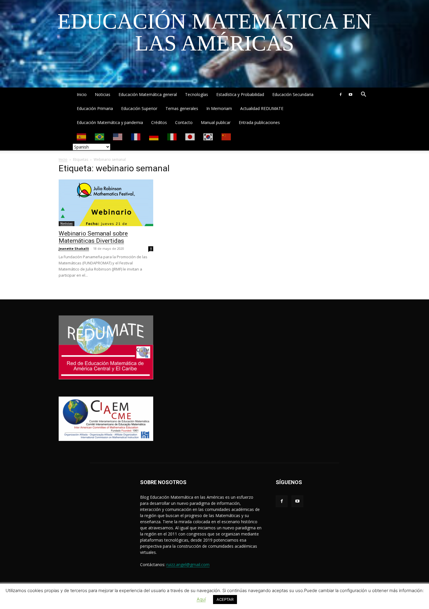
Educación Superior (139, 108)
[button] (363, 95)
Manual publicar (216, 122)
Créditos (159, 122)
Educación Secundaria (292, 94)
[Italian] (172, 136)
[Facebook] (340, 95)
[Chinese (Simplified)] (226, 136)
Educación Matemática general (147, 94)
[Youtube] (350, 95)
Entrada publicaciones (259, 122)
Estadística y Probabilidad (240, 94)
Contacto (184, 122)
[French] (136, 136)
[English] (118, 136)
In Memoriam (219, 108)
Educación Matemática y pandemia (110, 122)
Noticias (102, 94)
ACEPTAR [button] (225, 599)
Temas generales (181, 108)
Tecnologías (196, 94)
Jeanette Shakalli (74, 248)
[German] (154, 136)
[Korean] (208, 136)
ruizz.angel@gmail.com (188, 564)
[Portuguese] (100, 136)
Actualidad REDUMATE (261, 108)
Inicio (82, 94)
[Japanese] (190, 136)
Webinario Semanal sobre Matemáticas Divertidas (93, 237)
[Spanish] (82, 136)
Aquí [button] (201, 599)
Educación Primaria (95, 108)
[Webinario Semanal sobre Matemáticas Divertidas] (106, 202)
